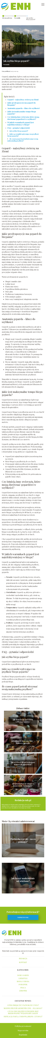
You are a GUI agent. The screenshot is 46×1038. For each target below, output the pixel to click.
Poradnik (17, 18)
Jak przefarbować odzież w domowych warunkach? (23, 785)
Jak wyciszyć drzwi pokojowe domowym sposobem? (23, 763)
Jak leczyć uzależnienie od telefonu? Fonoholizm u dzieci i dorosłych (23, 879)
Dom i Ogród (23, 975)
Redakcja (23, 958)
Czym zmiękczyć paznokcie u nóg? (23, 1005)
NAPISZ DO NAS (23, 917)
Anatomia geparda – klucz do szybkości (23, 108)
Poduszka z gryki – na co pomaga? (23, 840)
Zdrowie (23, 991)
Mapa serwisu (23, 1030)
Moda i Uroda (23, 981)
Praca (23, 988)
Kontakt (23, 962)
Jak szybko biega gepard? (19, 131)
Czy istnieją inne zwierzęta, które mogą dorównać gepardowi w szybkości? (23, 118)
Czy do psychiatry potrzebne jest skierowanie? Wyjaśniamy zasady (23, 1012)
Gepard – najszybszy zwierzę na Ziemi (23, 99)
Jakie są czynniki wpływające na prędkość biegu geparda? (23, 135)
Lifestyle (23, 978)
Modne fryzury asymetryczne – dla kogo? (23, 1008)
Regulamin (23, 1035)
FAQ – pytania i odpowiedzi (18, 128)
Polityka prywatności (23, 1026)
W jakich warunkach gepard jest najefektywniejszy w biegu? (20, 123)
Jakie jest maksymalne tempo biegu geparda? (21, 112)
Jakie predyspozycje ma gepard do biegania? (21, 104)
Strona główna (7, 18)
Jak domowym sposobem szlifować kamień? (23, 721)
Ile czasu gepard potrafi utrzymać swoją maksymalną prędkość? (22, 140)
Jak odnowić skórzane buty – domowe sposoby (23, 742)
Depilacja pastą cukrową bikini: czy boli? (23, 1016)
